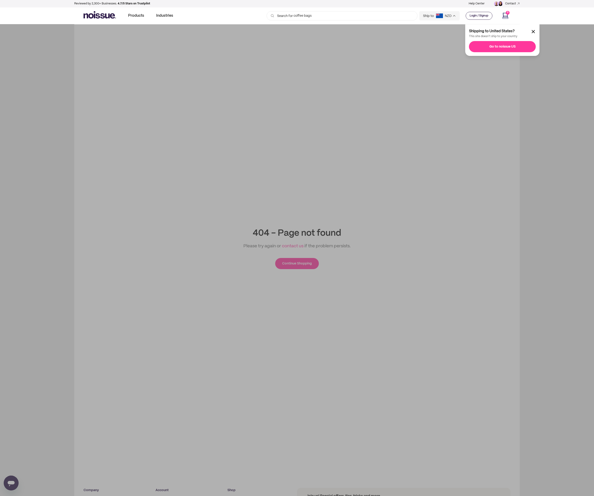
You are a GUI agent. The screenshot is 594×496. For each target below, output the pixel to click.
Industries (164, 15)
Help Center (476, 3)
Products (136, 15)
